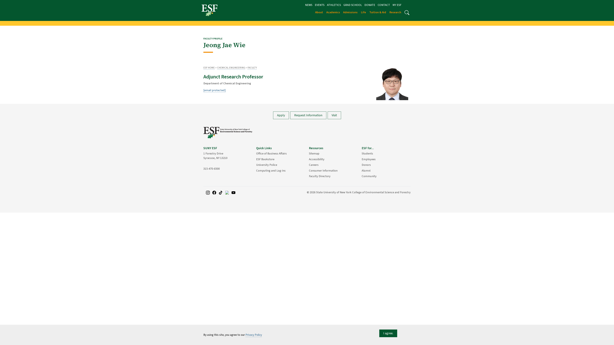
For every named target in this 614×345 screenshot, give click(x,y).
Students (367, 153)
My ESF (397, 5)
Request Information (308, 115)
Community (369, 176)
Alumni (366, 171)
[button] (407, 12)
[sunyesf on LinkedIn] (227, 192)
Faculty (252, 67)
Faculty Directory (320, 176)
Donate (369, 5)
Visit (334, 115)
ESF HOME (209, 67)
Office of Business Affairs (271, 153)
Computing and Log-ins (271, 171)
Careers (314, 165)
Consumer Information (323, 171)
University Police (266, 165)
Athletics (334, 5)
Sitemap (314, 153)
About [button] (319, 12)
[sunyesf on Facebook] (214, 192)
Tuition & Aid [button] (377, 12)
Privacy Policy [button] (253, 335)
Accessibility (316, 159)
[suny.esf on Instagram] (208, 192)
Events (319, 5)
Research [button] (395, 12)
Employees (369, 159)
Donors (366, 165)
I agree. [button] (388, 333)
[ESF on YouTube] (233, 192)
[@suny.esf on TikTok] (221, 192)
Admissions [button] (350, 12)
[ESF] (209, 10)
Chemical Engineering (231, 67)
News (308, 5)
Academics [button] (333, 12)
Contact (384, 5)
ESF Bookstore (265, 159)
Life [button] (363, 12)
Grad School (352, 5)
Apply (281, 115)
